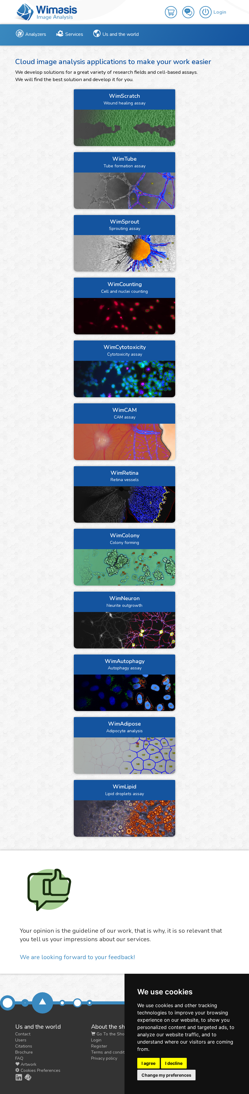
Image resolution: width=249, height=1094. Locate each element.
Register (99, 1046)
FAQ (19, 1058)
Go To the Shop (111, 1034)
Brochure (24, 1052)
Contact (22, 1034)
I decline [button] (173, 1063)
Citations (23, 1046)
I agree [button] (148, 1063)
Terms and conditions (111, 1052)
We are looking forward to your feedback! (77, 957)
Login (96, 1040)
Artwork (27, 1064)
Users (20, 1040)
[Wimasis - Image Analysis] (45, 11)
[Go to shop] (173, 7)
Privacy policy (104, 1058)
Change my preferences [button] (166, 1075)
